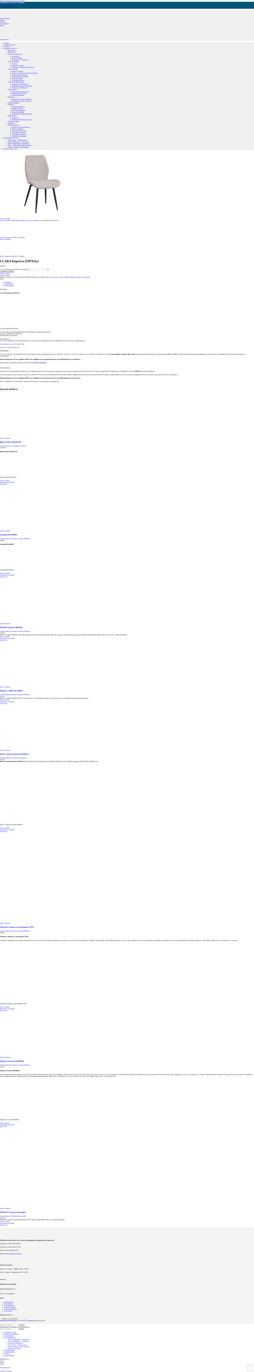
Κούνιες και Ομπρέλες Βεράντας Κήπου (25, 73)
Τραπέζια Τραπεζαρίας (19, 136)
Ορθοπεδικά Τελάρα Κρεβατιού (22, 114)
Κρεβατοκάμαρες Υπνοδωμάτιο (22, 86)
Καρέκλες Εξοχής (17, 71)
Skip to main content (18, 1)
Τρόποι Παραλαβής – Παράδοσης (18, 143)
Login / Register (9, 1355)
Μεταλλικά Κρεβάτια (18, 110)
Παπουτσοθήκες (17, 58)
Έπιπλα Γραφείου (13, 61)
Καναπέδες (11, 97)
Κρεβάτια (11, 104)
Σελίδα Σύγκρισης (9, 1307)
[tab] (7, 282)
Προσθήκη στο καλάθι (7, 271)
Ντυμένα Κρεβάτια (18, 112)
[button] (7, 482)
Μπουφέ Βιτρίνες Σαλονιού (20, 92)
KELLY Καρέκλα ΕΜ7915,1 (9, 256)
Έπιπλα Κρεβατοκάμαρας (16, 82)
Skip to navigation (6, 1)
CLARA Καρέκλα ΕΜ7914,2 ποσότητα (15, 269)
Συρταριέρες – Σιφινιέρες (20, 60)
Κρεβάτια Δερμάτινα (18, 107)
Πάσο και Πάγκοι (17, 129)
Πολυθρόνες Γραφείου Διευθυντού (23, 67)
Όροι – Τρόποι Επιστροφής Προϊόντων (20, 145)
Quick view (3, 484)
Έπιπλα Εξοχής (12, 69)
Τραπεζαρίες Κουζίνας (19, 134)
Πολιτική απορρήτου (10, 1309)
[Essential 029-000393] (30, 529)
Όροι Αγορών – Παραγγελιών (17, 140)
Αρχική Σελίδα (8, 1302)
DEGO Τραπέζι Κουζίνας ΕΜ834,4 (14, 754)
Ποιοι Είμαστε (8, 1304)
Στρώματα (11, 123)
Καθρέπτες (15, 118)
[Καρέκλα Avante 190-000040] (30, 1055)
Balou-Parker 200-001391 (10, 442)
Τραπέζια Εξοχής (17, 78)
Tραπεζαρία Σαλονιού (19, 1216)
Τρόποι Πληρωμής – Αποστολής (18, 142)
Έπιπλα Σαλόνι (12, 89)
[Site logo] (14, 17)
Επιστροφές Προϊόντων (15, 1343)
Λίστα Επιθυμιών (9, 1305)
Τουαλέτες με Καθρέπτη (19, 88)
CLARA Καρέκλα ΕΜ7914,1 (9, 237)
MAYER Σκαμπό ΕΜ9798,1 (11, 627)
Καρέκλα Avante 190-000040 (12, 1061)
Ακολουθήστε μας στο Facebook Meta (12, 344)
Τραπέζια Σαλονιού (18, 95)
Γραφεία (14, 64)
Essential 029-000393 (8, 535)
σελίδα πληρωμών (40, 362)
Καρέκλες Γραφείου (18, 65)
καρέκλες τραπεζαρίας (83, 277)
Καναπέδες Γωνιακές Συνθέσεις (22, 99)
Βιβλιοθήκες (12, 50)
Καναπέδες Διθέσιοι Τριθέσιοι (21, 101)
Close (2, 1361)
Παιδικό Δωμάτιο (13, 121)
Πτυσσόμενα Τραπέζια (19, 131)
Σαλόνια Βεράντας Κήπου (20, 77)
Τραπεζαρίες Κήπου (18, 80)
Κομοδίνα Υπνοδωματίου (20, 84)
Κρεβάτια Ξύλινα (17, 108)
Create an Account (6, 1371)
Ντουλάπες (15, 56)
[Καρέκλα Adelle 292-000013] (30, 685)
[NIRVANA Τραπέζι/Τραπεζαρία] (30, 1166)
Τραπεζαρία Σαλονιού (19, 132)
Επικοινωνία (8, 1311)
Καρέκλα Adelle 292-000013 (11, 691)
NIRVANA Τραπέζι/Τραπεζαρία (13, 1212)
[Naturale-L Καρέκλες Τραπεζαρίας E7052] (27, 876)
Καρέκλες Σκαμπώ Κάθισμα (21, 127)
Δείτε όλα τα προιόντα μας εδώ (10, 347)
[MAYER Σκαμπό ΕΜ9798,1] (30, 622)
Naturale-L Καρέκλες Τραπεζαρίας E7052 (17, 927)
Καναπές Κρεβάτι (13, 103)
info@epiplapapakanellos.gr (13, 1254)
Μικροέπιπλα (12, 116)
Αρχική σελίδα (5, 220)
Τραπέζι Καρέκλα (13, 125)
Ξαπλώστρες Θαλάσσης (19, 75)
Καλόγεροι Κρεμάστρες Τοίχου (22, 120)
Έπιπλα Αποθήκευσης (15, 54)
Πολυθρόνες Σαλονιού (19, 93)
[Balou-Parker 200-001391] (30, 436)
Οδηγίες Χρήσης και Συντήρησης (18, 147)
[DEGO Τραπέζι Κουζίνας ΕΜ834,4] (30, 748)
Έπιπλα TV (11, 52)
